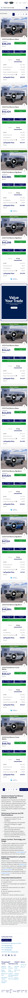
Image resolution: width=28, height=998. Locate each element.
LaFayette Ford (3, 991)
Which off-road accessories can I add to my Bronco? (13, 888)
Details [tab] (10, 60)
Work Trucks (11, 978)
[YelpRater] (11, 955)
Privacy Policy (7, 991)
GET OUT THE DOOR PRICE (21, 43)
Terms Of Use (11, 991)
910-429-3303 (14, 951)
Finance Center (5, 873)
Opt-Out (26, 991)
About (23, 962)
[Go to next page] (23, 14)
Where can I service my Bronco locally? (13, 895)
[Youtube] (8, 955)
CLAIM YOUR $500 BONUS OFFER (14, 54)
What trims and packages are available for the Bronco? (13, 884)
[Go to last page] (26, 14)
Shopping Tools (4, 963)
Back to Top (23, 789)
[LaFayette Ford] (8, 2)
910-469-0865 (8, 945)
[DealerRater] (14, 955)
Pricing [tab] (18, 60)
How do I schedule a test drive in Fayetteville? (11, 892)
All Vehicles (11, 963)
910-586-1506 (9, 947)
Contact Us (7, 940)
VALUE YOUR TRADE (21, 51)
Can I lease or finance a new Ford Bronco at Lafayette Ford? (13, 881)
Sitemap (14, 991)
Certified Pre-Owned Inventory (11, 975)
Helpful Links (17, 963)
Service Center (8, 869)
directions (22, 864)
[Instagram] (5, 955)
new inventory (21, 852)
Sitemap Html (19, 991)
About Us (23, 966)
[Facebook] (2, 955)
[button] (24, 37)
